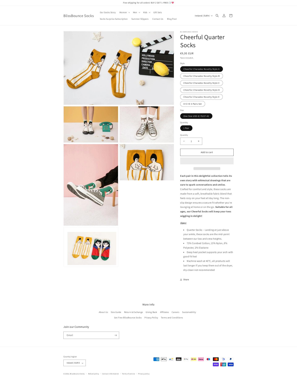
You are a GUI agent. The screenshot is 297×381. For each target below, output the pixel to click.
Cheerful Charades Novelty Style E (201, 96)
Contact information (110, 374)
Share (186, 279)
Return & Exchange (133, 312)
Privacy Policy (151, 317)
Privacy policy (144, 374)
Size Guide (116, 312)
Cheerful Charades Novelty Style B (201, 76)
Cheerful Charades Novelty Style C (201, 83)
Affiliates (164, 312)
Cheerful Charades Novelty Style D (201, 90)
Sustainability (189, 312)
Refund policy (93, 374)
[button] (207, 161)
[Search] (217, 15)
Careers (175, 312)
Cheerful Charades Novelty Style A (201, 69)
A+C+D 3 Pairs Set (192, 103)
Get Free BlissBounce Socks (128, 317)
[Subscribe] (115, 335)
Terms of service (128, 374)
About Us (103, 312)
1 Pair (186, 128)
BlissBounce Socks (77, 374)
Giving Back (151, 312)
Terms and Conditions (172, 317)
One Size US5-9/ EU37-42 (196, 116)
